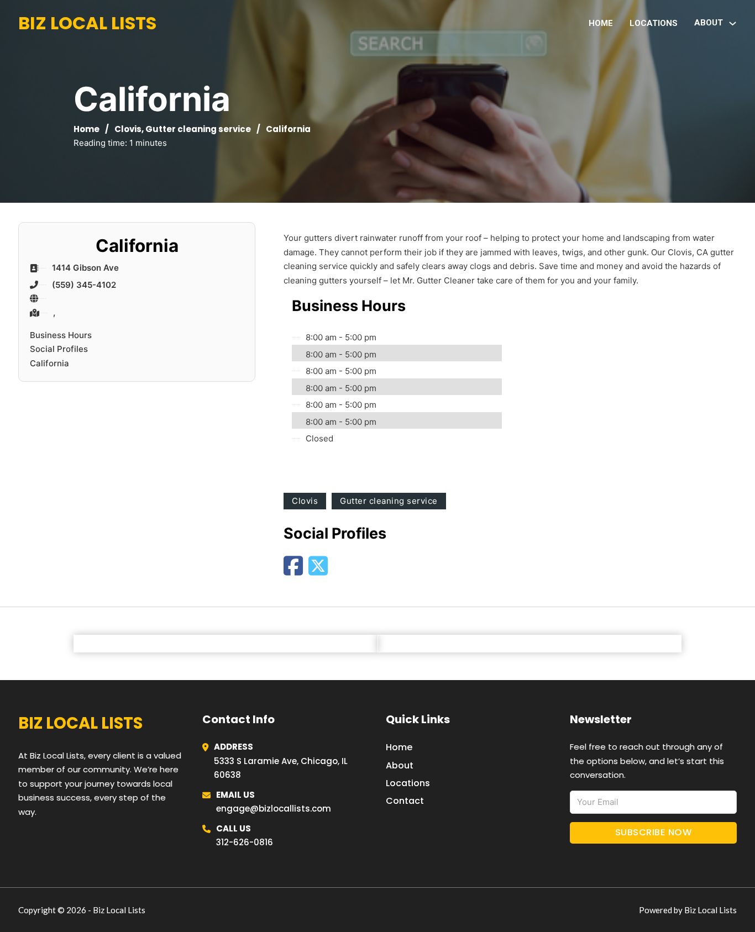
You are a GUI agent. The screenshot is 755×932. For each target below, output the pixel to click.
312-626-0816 (244, 842)
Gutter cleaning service (198, 129)
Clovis (127, 129)
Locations (654, 23)
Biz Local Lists (87, 22)
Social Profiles (59, 349)
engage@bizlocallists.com (273, 808)
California (49, 363)
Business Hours (61, 335)
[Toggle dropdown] (732, 23)
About (399, 765)
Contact (405, 800)
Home (601, 23)
